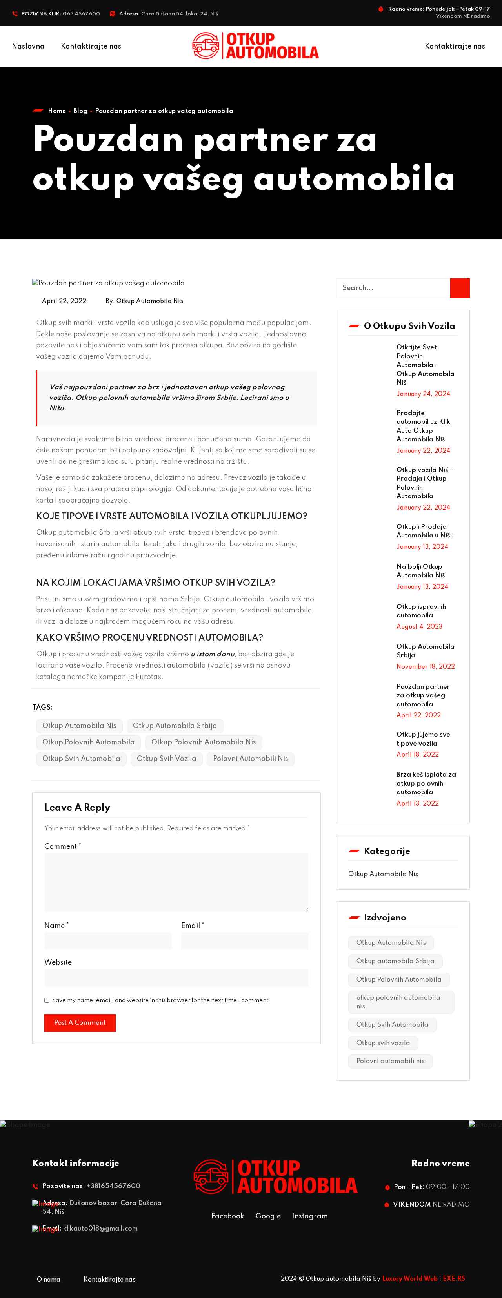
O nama (48, 1280)
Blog (80, 111)
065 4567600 (81, 13)
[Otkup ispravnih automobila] (369, 619)
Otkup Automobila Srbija (426, 651)
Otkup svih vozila (166, 758)
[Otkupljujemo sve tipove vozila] (369, 747)
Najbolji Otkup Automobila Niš (421, 571)
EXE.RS (454, 1279)
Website (58, 963)
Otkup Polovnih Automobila (88, 742)
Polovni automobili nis (250, 758)
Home (57, 111)
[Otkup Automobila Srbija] (369, 659)
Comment (62, 847)
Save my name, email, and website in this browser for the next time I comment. (161, 1000)
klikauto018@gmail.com (100, 1228)
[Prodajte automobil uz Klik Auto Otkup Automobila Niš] (369, 425)
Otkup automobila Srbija (175, 726)
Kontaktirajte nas (91, 46)
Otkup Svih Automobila (81, 758)
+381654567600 (113, 1186)
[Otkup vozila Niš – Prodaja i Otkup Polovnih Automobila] (369, 482)
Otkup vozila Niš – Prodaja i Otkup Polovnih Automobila (425, 483)
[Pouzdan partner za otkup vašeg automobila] (369, 699)
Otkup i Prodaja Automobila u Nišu (425, 531)
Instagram (310, 1216)
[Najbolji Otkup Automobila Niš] (369, 579)
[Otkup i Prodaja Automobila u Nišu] (369, 539)
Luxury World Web (410, 1279)
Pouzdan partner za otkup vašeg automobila (423, 696)
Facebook (227, 1216)
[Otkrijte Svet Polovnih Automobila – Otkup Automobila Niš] (369, 359)
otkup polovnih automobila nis (203, 742)
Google (268, 1216)
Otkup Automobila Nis (149, 301)
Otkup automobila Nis (383, 874)
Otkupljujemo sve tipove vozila (423, 739)
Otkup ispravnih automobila (421, 611)
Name (56, 926)
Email (192, 926)
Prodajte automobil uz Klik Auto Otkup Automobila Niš (423, 426)
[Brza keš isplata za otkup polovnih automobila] (369, 787)
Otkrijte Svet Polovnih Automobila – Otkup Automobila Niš (426, 365)
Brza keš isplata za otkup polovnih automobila (426, 784)
